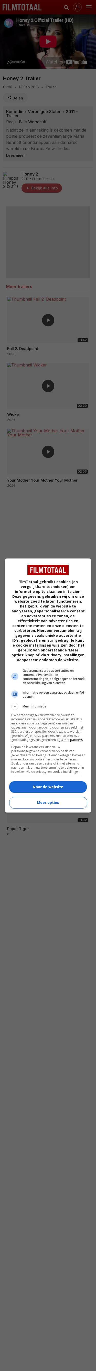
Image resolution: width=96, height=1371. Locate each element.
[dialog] (48, 685)
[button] (48, 706)
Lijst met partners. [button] (70, 740)
